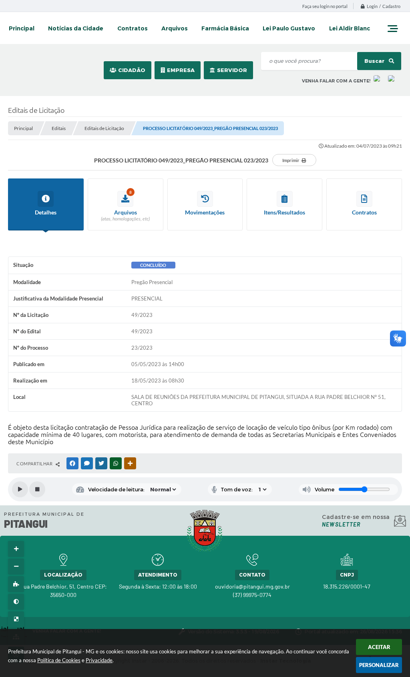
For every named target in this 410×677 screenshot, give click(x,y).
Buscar (375, 61)
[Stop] (37, 489)
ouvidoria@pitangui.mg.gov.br (252, 586)
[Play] (20, 489)
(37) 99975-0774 (252, 594)
